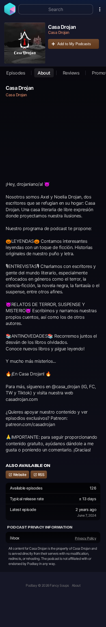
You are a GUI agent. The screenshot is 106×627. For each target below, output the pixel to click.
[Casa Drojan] (24, 43)
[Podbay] (10, 13)
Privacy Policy (85, 538)
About (44, 73)
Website (19, 474)
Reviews (71, 73)
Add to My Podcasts (74, 44)
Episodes (15, 73)
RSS (40, 474)
